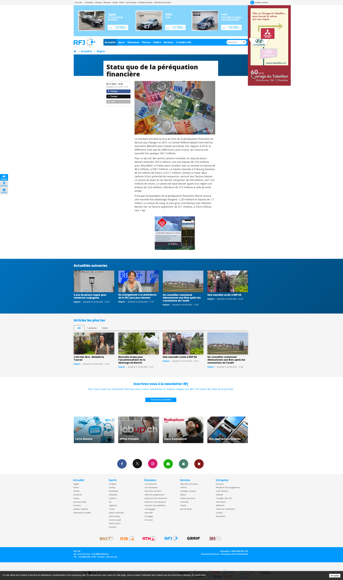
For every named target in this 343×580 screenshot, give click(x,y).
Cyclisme (113, 498)
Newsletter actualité (82, 513)
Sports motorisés (116, 513)
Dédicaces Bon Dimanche (156, 498)
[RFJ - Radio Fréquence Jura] (171, 538)
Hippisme (113, 505)
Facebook (122, 464)
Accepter (335, 576)
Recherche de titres (153, 491)
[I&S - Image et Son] (215, 538)
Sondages (149, 516)
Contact (219, 513)
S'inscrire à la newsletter (161, 400)
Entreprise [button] (89, 2)
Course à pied (115, 520)
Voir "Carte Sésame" (227, 430)
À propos (220, 484)
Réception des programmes (228, 487)
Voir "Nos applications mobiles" (183, 430)
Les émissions (151, 484)
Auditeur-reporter (261, 2)
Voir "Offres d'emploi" (94, 430)
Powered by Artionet (210, 554)
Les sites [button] (78, 2)
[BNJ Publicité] (106, 538)
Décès (121, 2)
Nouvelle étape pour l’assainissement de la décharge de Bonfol (132, 359)
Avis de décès (186, 509)
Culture (76, 498)
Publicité (219, 495)
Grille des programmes (154, 495)
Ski (110, 502)
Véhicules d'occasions (162, 2)
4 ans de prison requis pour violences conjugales (90, 296)
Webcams (107, 2)
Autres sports (115, 523)
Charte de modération (225, 509)
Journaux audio (79, 502)
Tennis (112, 509)
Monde (76, 491)
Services (168, 42)
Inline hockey (114, 516)
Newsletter (220, 516)
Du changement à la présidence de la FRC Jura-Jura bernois (137, 296)
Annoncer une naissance (155, 502)
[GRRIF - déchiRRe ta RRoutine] (193, 538)
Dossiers (77, 505)
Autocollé (149, 513)
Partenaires (221, 502)
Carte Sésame (131, 2)
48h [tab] (79, 328)
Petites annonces (187, 498)
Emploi (115, 2)
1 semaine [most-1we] (92, 328)
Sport (121, 42)
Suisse (76, 487)
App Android (199, 464)
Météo (183, 495)
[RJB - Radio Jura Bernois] (128, 538)
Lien (113, 102)
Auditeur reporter (80, 509)
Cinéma (183, 487)
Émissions (133, 42)
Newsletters (168, 464)
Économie (77, 495)
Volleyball (113, 495)
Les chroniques (151, 487)
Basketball (113, 491)
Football (112, 484)
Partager (114, 91)
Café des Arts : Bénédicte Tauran (89, 358)
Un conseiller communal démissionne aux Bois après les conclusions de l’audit (182, 297)
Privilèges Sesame (188, 491)
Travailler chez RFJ (224, 498)
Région (101, 51)
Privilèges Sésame (145, 2)
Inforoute (98, 2)
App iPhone (183, 464)
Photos (146, 42)
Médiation (220, 505)
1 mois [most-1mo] (104, 328)
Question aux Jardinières (155, 505)
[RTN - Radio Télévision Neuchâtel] (149, 538)
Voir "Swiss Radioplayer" (138, 430)
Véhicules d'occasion (189, 484)
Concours (149, 520)
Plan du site (111, 557)
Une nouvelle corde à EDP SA (224, 294)
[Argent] (175, 108)
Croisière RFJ (183, 42)
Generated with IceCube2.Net (234, 554)
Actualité (110, 42)
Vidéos (157, 42)
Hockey (112, 487)
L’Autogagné (150, 509)
